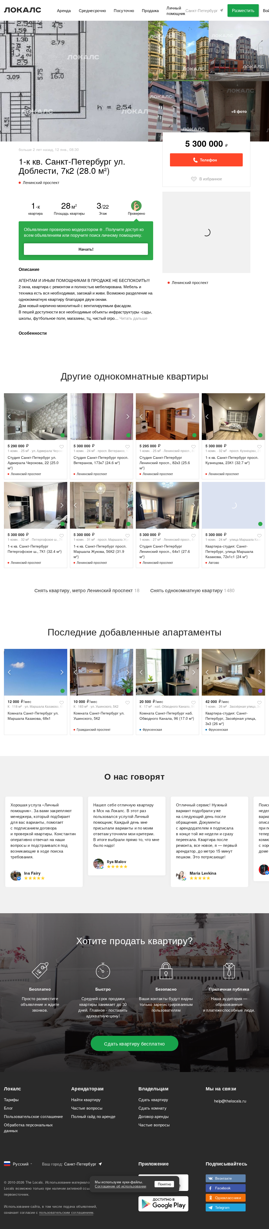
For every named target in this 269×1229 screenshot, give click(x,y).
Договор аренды (153, 1116)
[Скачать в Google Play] (163, 1203)
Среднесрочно (92, 10)
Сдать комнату (152, 1108)
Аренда (64, 10)
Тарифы (11, 1099)
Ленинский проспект (26, 473)
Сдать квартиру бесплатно (134, 1043)
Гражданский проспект (94, 729)
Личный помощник (176, 10)
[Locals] (22, 10)
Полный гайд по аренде (93, 1116)
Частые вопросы (86, 1108)
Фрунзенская (152, 729)
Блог (8, 1108)
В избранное (210, 178)
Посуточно (124, 10)
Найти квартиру (86, 1099)
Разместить (243, 10)
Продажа (150, 10)
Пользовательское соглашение (33, 1116)
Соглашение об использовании (120, 1186)
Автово (214, 562)
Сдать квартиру (153, 1099)
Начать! (86, 249)
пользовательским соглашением (66, 1212)
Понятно (164, 1183)
